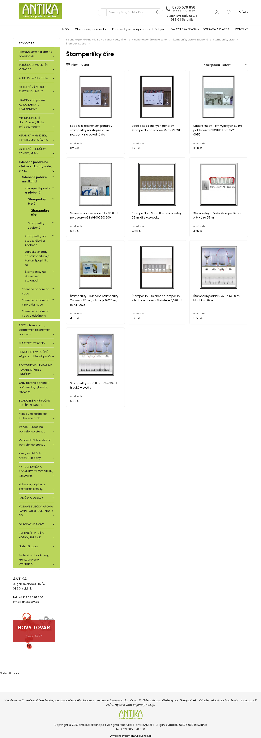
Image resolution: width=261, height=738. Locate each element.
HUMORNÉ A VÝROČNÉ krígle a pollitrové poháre (36, 354)
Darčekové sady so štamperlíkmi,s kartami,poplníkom (37, 258)
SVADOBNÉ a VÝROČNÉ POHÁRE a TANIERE (34, 403)
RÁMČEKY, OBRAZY (31, 498)
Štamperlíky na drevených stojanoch (35, 276)
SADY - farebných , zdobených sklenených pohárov (34, 329)
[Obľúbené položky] (229, 12)
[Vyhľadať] (102, 12)
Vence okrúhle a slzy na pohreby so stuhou (35, 442)
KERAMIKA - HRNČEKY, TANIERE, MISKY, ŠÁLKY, (33, 138)
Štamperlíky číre (40, 212)
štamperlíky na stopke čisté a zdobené (35, 240)
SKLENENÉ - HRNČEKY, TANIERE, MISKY (32, 151)
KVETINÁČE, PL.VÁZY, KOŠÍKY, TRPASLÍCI (32, 535)
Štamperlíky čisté (37, 201)
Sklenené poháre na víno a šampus (35, 302)
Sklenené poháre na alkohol (34, 179)
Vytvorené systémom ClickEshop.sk (130, 735)
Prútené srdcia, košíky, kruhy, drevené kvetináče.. (34, 559)
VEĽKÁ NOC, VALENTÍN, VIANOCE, (33, 67)
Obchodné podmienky (90, 29)
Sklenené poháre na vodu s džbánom (35, 313)
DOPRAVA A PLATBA (216, 29)
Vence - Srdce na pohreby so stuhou (32, 429)
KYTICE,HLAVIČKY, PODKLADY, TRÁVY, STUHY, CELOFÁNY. (36, 471)
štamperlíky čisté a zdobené (37, 190)
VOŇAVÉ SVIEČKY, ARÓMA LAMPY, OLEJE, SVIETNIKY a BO (36, 511)
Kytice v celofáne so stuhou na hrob (33, 416)
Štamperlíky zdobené (36, 225)
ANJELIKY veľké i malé (33, 78)
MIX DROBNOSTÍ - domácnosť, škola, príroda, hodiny (32, 122)
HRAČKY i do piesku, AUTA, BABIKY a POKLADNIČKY (32, 104)
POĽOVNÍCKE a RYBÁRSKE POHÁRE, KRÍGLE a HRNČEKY (35, 369)
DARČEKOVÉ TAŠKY (31, 524)
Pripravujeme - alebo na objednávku (35, 54)
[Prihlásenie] (217, 12)
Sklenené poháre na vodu (35, 291)
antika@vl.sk (144, 725)
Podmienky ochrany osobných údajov (138, 29)
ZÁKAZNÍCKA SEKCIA (184, 29)
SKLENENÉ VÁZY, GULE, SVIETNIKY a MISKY (33, 89)
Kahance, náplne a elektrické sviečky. (32, 486)
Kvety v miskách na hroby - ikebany (32, 456)
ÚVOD (65, 29)
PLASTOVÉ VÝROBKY (32, 343)
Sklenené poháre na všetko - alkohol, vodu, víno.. (35, 166)
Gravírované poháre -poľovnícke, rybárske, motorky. (34, 387)
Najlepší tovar (28, 546)
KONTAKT (241, 29)
